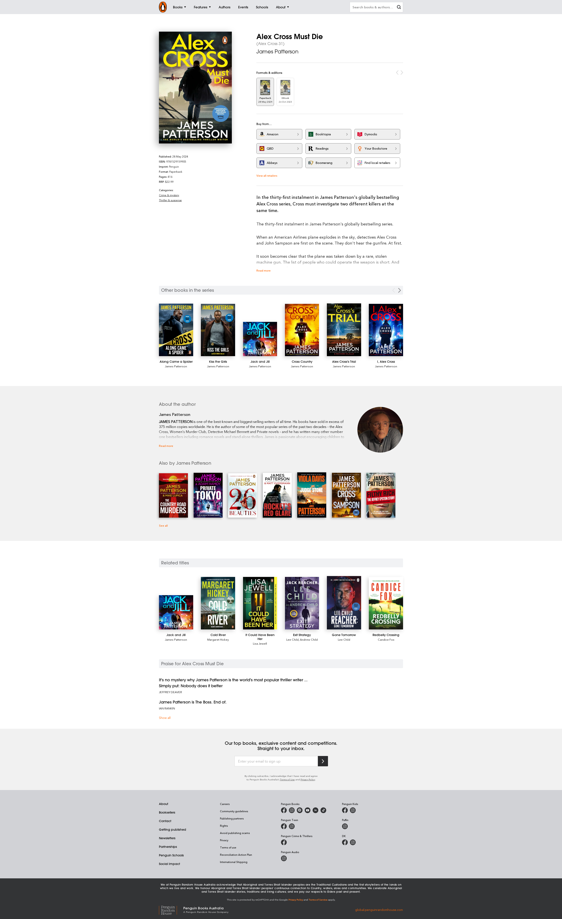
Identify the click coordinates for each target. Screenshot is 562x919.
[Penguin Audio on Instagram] (284, 858)
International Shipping (233, 862)
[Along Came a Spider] (176, 330)
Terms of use (228, 847)
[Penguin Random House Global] (171, 909)
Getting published (172, 830)
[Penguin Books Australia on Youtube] (307, 810)
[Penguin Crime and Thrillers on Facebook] (284, 842)
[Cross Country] (302, 330)
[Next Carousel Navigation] (399, 290)
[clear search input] (399, 7)
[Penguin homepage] (163, 7)
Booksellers (167, 812)
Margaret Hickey (218, 639)
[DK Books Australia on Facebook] (345, 842)
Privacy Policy (308, 779)
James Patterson (277, 51)
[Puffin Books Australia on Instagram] (345, 826)
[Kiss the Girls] (218, 330)
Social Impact (169, 864)
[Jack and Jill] (260, 339)
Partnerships (168, 847)
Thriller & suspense (170, 200)
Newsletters (167, 838)
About (163, 804)
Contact (165, 821)
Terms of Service (318, 899)
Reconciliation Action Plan (236, 855)
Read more (263, 270)
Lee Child (292, 639)
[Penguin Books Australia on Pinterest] (300, 810)
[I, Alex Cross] (386, 330)
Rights (224, 826)
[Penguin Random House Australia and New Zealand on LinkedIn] (315, 810)
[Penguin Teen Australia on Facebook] (284, 826)
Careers (225, 804)
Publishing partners (232, 818)
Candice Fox (386, 639)
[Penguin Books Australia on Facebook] (284, 810)
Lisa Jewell (260, 643)
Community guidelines (234, 811)
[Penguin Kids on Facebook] (345, 810)
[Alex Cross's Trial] (344, 329)
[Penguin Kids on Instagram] (353, 810)
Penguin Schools (171, 855)
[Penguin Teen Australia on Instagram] (292, 826)
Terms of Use (287, 779)
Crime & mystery (169, 195)
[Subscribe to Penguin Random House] (323, 761)
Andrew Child (309, 639)
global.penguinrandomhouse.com (379, 909)
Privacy (224, 840)
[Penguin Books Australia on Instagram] (292, 810)
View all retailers (266, 175)
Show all (165, 717)
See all (163, 525)
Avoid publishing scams (235, 833)
